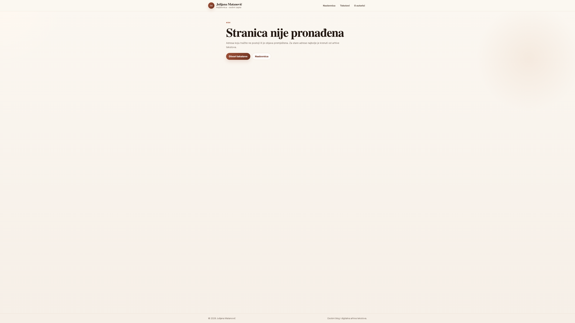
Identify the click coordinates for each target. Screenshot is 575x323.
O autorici (359, 5)
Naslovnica (329, 5)
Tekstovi (345, 5)
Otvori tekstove (238, 56)
